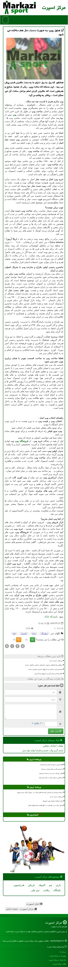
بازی (58, 885)
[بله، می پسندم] (32, 639)
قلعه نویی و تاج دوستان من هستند (51, 764)
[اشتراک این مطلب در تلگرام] (22, 646)
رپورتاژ (44, 633)
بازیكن (31, 885)
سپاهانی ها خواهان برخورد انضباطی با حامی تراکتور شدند (44, 665)
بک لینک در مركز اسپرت (57, 960)
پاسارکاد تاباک (51, 616)
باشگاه (57, 890)
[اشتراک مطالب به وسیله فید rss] (7, 646)
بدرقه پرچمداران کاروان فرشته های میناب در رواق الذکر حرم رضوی (40, 792)
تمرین (24, 633)
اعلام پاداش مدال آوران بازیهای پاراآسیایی (48, 673)
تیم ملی (35, 890)
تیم (14, 633)
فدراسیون (18, 885)
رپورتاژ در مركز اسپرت (58, 956)
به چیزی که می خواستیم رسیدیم (52, 769)
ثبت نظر (54, 731)
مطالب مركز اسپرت (59, 964)
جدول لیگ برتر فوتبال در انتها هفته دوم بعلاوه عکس (45, 805)
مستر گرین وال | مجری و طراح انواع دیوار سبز (42, 750)
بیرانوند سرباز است (56, 660)
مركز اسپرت (54, 7)
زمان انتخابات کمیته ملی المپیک (53, 801)
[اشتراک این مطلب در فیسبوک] (17, 646)
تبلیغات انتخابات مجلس (53, 746)
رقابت (46, 890)
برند (34, 633)
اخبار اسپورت (33, 904)
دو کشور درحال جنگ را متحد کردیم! (51, 777)
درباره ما (63, 952)
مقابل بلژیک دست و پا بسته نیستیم (51, 773)
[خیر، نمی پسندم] (18, 639)
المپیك (41, 885)
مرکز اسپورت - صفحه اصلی (20, 909)
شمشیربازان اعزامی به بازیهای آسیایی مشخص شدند (45, 669)
